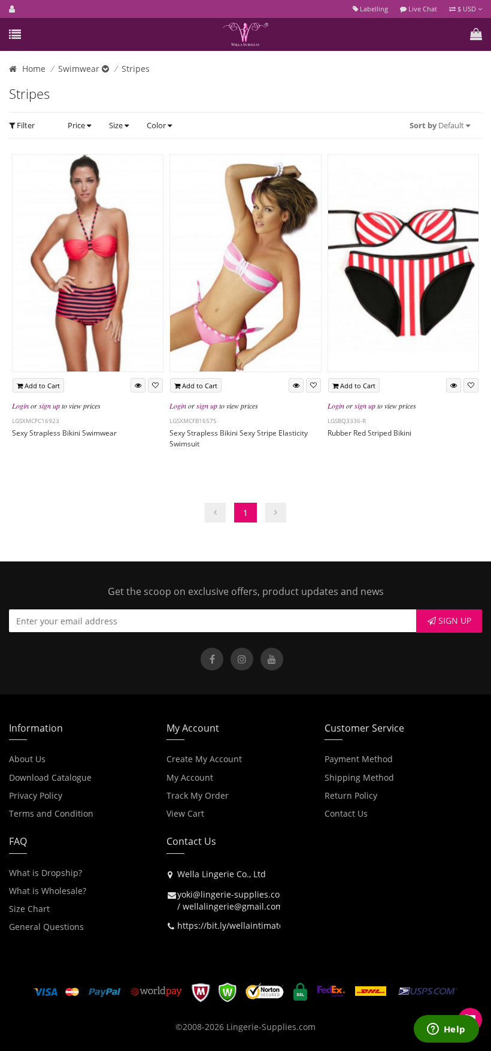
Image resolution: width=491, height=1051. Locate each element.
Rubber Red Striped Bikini (369, 433)
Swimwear (80, 68)
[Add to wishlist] (155, 385)
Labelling (373, 8)
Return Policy (351, 795)
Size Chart (29, 908)
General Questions (46, 926)
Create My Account (204, 759)
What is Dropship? (45, 872)
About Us (27, 759)
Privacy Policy (35, 795)
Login (20, 405)
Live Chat (422, 8)
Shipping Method (359, 777)
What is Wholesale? (47, 890)
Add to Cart (41, 385)
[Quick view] (138, 385)
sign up (49, 405)
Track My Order (197, 795)
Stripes (136, 68)
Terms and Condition (51, 813)
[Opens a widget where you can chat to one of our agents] (446, 1030)
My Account (189, 777)
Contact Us (346, 813)
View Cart (185, 813)
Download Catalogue (50, 777)
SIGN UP (453, 620)
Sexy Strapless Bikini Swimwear (64, 433)
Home (34, 68)
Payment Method (359, 759)
